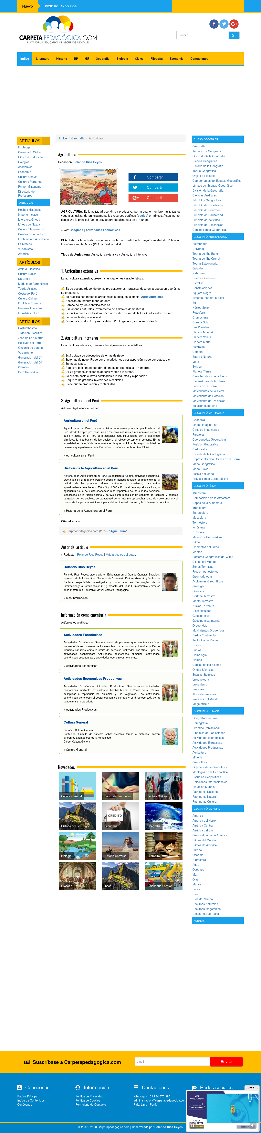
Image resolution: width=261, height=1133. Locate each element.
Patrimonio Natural (204, 796)
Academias (25, 167)
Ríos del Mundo (202, 899)
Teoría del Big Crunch (206, 258)
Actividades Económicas (208, 738)
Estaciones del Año (204, 406)
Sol (194, 303)
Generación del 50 (30, 362)
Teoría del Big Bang (205, 253)
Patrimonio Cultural (204, 801)
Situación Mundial (203, 787)
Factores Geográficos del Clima (212, 557)
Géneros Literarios (30, 308)
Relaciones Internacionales (209, 782)
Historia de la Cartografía (208, 454)
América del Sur (202, 830)
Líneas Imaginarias (204, 425)
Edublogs (24, 147)
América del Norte (204, 820)
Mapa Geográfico (203, 464)
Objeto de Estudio (204, 176)
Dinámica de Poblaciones (208, 733)
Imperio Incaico (28, 214)
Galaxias (198, 268)
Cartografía (199, 449)
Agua (195, 865)
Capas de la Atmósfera (207, 503)
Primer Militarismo (29, 186)
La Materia (25, 244)
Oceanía (197, 855)
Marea (196, 884)
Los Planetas (200, 327)
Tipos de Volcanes (204, 694)
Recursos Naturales (205, 904)
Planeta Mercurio (203, 332)
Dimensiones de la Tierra (208, 381)
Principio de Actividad (206, 220)
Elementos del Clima (205, 547)
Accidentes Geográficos (207, 581)
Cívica (139, 58)
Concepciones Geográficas (209, 230)
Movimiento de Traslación (209, 401)
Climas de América (204, 845)
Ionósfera (198, 527)
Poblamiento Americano (33, 239)
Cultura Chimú (27, 298)
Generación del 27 (30, 357)
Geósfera (198, 591)
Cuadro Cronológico (31, 234)
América (23, 254)
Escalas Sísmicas (203, 674)
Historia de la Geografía (207, 166)
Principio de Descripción (207, 225)
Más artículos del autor (120, 554)
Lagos (196, 889)
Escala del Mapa (203, 474)
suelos (142, 215)
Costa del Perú (27, 293)
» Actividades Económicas (80, 666)
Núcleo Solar (200, 307)
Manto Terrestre (202, 601)
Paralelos (198, 434)
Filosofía (156, 58)
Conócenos (24, 1104)
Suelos (196, 650)
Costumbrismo (27, 328)
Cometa (197, 352)
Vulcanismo (25, 249)
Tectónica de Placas (205, 640)
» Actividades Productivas (80, 709)
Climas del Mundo (204, 562)
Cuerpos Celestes (204, 278)
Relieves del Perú (29, 343)
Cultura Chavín (28, 177)
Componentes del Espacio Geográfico (216, 180)
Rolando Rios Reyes (87, 162)
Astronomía (199, 244)
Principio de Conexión (206, 210)
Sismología (199, 655)
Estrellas (197, 283)
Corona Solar (201, 322)
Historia (61, 58)
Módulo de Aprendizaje (33, 284)
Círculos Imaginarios (205, 429)
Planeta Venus (201, 337)
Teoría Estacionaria (205, 263)
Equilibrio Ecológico (30, 303)
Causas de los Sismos (206, 665)
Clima (196, 542)
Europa (197, 850)
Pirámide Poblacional (206, 728)
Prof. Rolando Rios (60, 6)
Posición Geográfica (205, 444)
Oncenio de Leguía (30, 348)
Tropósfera (199, 508)
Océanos (198, 869)
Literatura (42, 58)
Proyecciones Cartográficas (210, 479)
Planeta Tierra (201, 371)
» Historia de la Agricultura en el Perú (88, 510)
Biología (122, 58)
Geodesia (198, 420)
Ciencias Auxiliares (204, 195)
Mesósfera (199, 517)
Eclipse (197, 366)
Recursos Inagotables (206, 909)
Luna (195, 361)
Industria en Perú (29, 313)
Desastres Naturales (205, 914)
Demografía (200, 723)
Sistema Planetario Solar (208, 298)
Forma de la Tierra (204, 386)
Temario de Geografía (206, 151)
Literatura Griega (29, 219)
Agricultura (118, 531)
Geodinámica (201, 616)
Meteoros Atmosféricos (207, 537)
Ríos (195, 894)
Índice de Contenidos (31, 1100)
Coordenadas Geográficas (209, 439)
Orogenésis (199, 625)
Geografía (102, 58)
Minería (197, 757)
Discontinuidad (201, 611)
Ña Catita (24, 279)
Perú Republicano (29, 372)
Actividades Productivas (207, 747)
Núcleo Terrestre (203, 606)
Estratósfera (200, 512)
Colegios (23, 162)
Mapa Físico (200, 469)
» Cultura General (75, 749)
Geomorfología (202, 576)
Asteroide (198, 347)
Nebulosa (198, 273)
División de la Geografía (207, 190)
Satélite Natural (202, 356)
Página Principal (27, 1096)
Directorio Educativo (31, 157)
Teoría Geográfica (204, 171)
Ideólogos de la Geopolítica (210, 772)
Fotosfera (198, 312)
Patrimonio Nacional (205, 792)
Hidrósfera (199, 860)
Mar (195, 874)
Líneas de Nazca (29, 224)
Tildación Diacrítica (30, 333)
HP (76, 58)
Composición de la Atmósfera (211, 498)
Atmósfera (199, 493)
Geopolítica (199, 762)
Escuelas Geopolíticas (206, 777)
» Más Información (76, 598)
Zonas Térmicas (202, 566)
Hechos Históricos (29, 210)
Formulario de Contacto (90, 1104)
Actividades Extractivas (207, 742)
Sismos (197, 660)
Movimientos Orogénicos (208, 630)
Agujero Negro (201, 293)
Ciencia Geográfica (204, 161)
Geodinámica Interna (206, 620)
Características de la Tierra (210, 376)
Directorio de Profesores (26, 193)
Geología (198, 586)
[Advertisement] (130, 98)
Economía (177, 58)
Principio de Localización (208, 205)
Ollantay (23, 367)
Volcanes (198, 689)
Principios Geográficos (206, 200)
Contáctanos (199, 58)
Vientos (197, 552)
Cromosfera (200, 317)
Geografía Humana (204, 718)
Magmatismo (200, 704)
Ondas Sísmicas (202, 669)
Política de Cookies (87, 1100)
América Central (202, 825)
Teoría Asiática (27, 288)
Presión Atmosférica (205, 571)
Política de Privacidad (89, 1096)
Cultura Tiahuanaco (31, 229)
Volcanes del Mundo (205, 699)
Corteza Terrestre (203, 596)
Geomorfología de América (209, 835)
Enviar (226, 1061)
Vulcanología (200, 679)
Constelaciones (202, 288)
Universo (198, 249)
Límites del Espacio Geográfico (212, 185)
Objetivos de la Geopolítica (209, 767)
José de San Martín (30, 338)
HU (87, 58)
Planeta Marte (201, 342)
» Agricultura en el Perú (79, 455)
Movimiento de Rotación (208, 396)
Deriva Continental (204, 635)
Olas (195, 879)
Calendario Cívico (29, 152)
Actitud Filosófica (29, 269)
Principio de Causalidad (207, 215)
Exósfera (198, 532)
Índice (24, 58)
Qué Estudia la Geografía (208, 156)
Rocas (196, 645)
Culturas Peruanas (30, 181)
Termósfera (199, 522)
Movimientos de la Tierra (208, 391)
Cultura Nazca (27, 274)
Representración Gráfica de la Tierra (216, 459)
